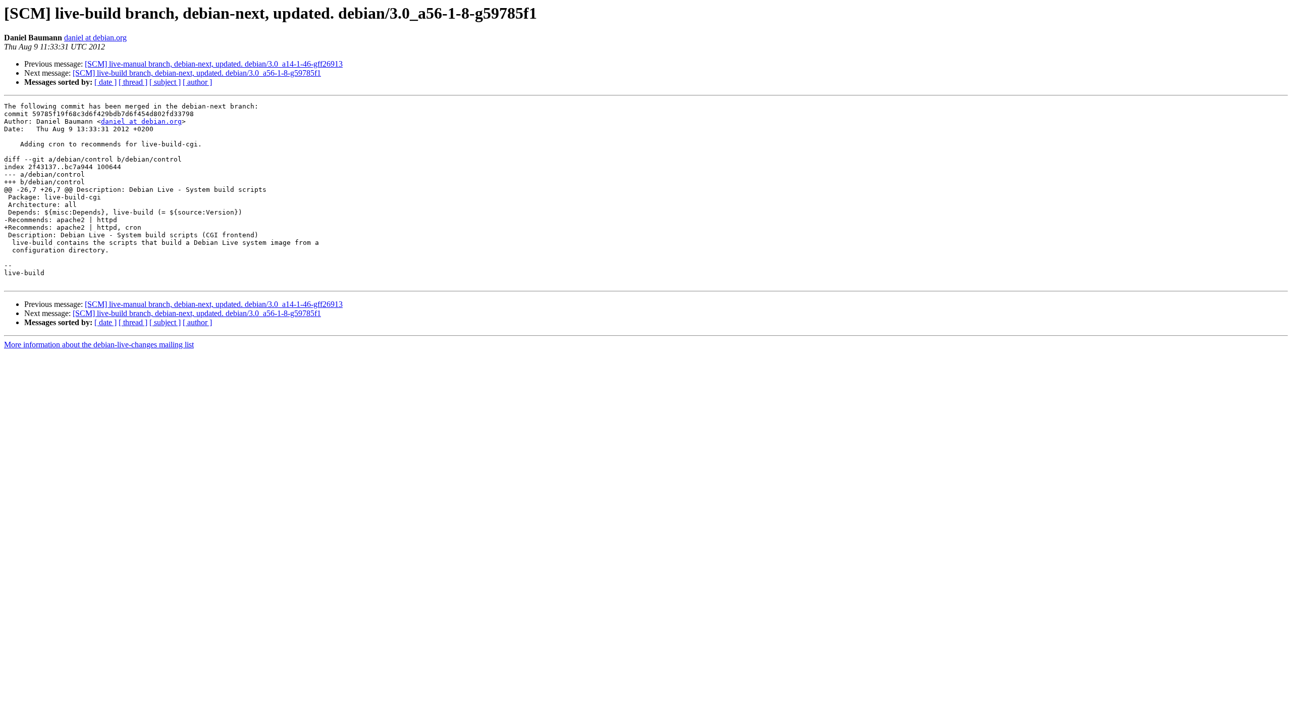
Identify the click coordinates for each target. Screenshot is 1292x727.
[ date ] (105, 82)
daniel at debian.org (95, 37)
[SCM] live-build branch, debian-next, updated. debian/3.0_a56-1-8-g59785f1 (197, 73)
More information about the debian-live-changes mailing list (99, 344)
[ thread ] (133, 82)
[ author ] (197, 82)
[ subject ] (165, 82)
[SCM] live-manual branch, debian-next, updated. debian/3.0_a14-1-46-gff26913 (214, 64)
